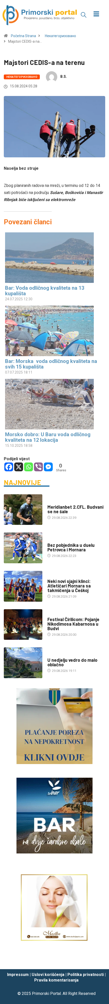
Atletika (54, 576)
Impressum (18, 974)
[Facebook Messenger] (48, 466)
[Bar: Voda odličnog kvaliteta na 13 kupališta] (52, 257)
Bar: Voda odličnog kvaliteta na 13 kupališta (44, 291)
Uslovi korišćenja (48, 974)
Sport (52, 502)
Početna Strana (23, 36)
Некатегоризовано (60, 36)
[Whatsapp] (28, 466)
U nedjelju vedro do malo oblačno (72, 662)
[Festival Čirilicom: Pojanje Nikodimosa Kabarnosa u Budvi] (23, 624)
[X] (18, 466)
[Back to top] (97, 960)
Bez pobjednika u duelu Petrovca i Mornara (71, 547)
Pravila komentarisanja (56, 980)
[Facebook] (8, 466)
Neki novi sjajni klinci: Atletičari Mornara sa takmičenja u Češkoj (69, 585)
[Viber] (38, 466)
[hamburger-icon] (96, 14)
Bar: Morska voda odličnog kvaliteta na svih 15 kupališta (51, 364)
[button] (84, 15)
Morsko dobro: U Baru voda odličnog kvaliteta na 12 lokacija (47, 437)
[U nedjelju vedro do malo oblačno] (23, 662)
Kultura (54, 614)
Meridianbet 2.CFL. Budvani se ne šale (75, 509)
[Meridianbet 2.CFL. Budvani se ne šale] (23, 509)
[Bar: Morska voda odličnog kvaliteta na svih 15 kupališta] (52, 331)
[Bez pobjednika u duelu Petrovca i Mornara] (23, 547)
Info (50, 655)
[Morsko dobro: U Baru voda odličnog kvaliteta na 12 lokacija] (52, 404)
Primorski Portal (46, 993)
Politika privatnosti (85, 974)
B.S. (63, 77)
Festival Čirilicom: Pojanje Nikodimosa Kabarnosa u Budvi (73, 624)
